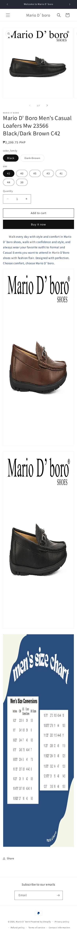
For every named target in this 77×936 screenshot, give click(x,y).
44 (8, 182)
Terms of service (36, 927)
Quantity (8, 191)
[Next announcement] (69, 4)
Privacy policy (62, 921)
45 (35, 173)
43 (48, 173)
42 (8, 173)
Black (10, 158)
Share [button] (10, 858)
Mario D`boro (23, 921)
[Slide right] (47, 105)
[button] (8, 15)
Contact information (59, 927)
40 (21, 173)
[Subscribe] (58, 895)
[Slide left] (29, 105)
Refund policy (18, 927)
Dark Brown (34, 159)
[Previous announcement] (7, 4)
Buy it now (38, 224)
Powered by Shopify (41, 921)
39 (21, 182)
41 (61, 173)
